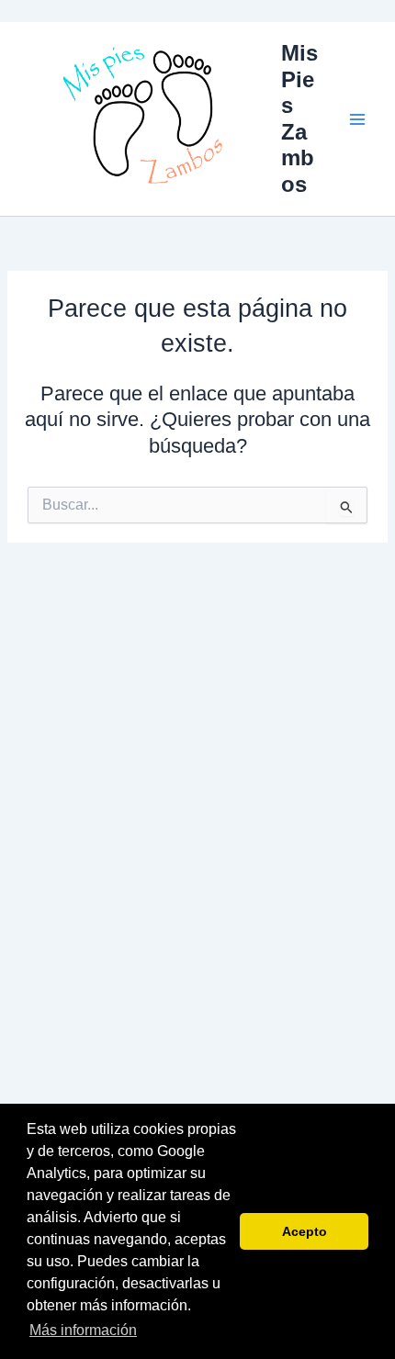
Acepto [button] (304, 1231)
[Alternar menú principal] (357, 119)
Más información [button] (83, 1330)
